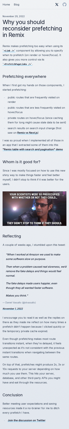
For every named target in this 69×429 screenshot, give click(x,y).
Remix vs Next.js (27, 132)
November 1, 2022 (13, 308)
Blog (16, 4)
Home (6, 4)
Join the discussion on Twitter (27, 420)
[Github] (64, 4)
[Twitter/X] (57, 4)
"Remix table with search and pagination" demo (33, 149)
